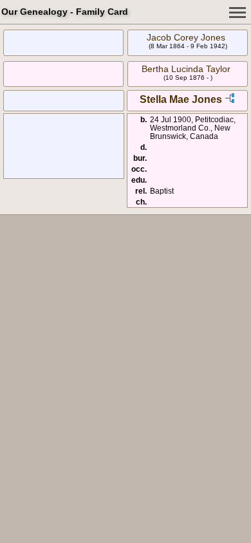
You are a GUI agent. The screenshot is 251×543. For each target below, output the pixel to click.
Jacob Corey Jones (186, 37)
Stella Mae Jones (181, 99)
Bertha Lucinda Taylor (186, 69)
